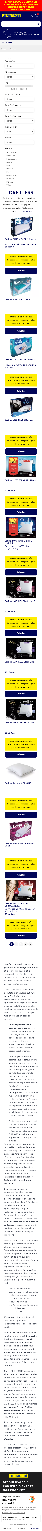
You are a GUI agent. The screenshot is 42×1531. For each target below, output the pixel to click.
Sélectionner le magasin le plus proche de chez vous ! (21, 260)
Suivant (31, 944)
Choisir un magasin (26, 35)
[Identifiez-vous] (32, 15)
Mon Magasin (20, 32)
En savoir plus (26, 211)
